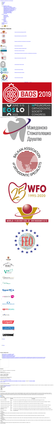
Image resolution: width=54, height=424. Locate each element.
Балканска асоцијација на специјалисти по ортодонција (23, 41)
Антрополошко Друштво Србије (19, 64)
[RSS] (2, 4)
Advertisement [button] (2, 418)
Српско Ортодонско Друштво (19, 69)
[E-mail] (3, 3)
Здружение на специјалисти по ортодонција (6, 0)
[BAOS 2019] (27, 92)
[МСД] (27, 130)
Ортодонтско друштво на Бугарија (19, 50)
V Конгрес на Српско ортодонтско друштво (8, 356)
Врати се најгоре (2, 381)
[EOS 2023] (27, 110)
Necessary (2, 396)
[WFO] (27, 192)
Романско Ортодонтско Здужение (19, 72)
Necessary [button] (1, 395)
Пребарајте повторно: (3, 117)
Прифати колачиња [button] (3, 386)
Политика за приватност (7, 385)
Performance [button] (2, 413)
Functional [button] (1, 411)
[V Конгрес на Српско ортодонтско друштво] (8, 355)
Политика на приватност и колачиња (5, 379)
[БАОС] (27, 161)
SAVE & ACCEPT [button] (3, 423)
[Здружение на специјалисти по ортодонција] (5, 26)
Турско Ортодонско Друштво (19, 77)
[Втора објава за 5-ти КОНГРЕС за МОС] (8, 354)
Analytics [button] (1, 416)
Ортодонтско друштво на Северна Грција (20, 48)
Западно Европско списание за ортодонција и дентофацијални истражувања (26, 53)
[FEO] (27, 241)
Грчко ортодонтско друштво (19, 45)
